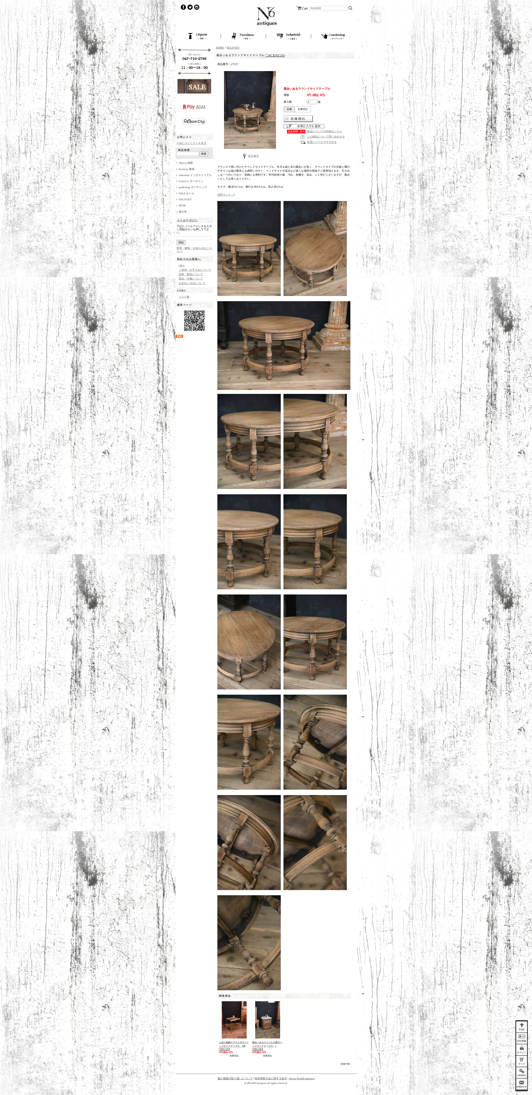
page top (345, 1063)
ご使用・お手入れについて (195, 270)
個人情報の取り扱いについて (235, 1078)
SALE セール (186, 193)
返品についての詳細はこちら (324, 131)
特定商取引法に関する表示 (271, 1078)
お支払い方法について (192, 283)
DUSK (182, 205)
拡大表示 (253, 155)
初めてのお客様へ (189, 259)
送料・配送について (191, 274)
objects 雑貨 (186, 163)
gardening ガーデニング (193, 187)
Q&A (182, 265)
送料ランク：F (226, 194)
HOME (220, 47)
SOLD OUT (185, 199)
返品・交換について (191, 278)
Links (181, 290)
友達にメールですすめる (322, 142)
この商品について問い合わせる (326, 136)
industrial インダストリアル (195, 175)
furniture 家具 (187, 169)
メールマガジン (187, 220)
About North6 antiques (302, 1078)
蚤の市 (183, 211)
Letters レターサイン (191, 181)
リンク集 (184, 296)
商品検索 (184, 150)
